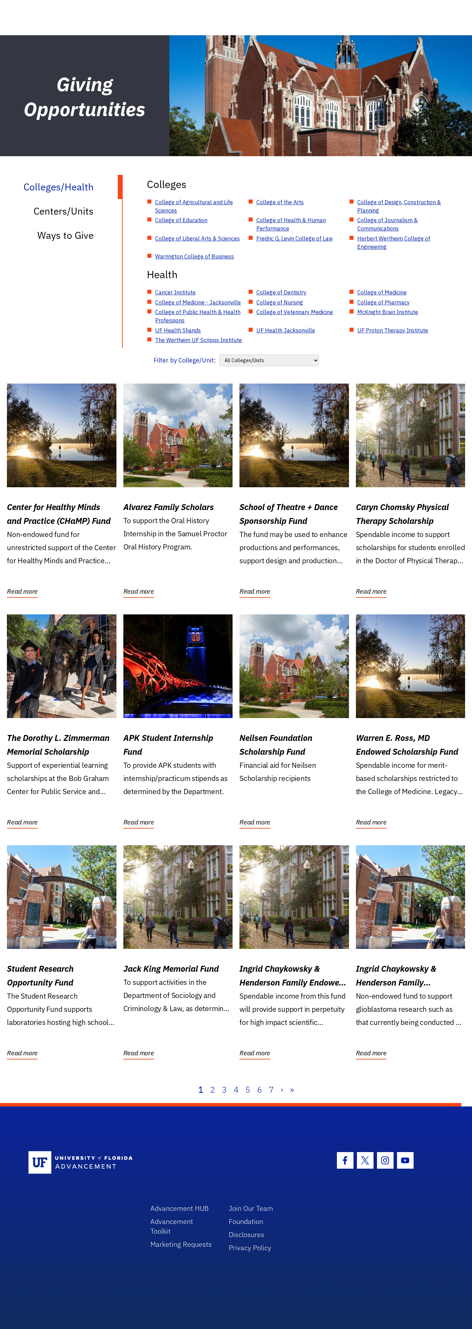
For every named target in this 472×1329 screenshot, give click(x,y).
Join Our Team (251, 1208)
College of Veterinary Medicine (294, 312)
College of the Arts (280, 202)
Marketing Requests (181, 1244)
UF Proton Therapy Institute (392, 330)
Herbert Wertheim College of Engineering (393, 242)
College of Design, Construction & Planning (399, 206)
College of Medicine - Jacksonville (198, 302)
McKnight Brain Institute (387, 312)
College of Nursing (279, 302)
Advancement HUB (179, 1208)
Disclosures (246, 1234)
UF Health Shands (178, 330)
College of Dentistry (281, 292)
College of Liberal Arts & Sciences (197, 238)
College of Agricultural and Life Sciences (194, 206)
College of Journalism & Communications (387, 224)
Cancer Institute (175, 292)
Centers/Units (64, 211)
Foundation (246, 1221)
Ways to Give (65, 235)
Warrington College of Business (194, 256)
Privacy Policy (250, 1247)
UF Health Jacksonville (285, 330)
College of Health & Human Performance (291, 224)
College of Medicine (382, 292)
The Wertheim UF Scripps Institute (198, 340)
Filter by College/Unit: (184, 360)
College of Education (181, 220)
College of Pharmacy (383, 302)
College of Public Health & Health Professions (197, 316)
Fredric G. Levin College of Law (294, 238)
